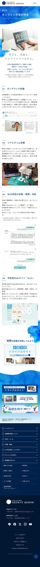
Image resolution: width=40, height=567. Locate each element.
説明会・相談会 (8, 471)
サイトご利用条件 (19, 534)
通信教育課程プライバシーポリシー (10, 487)
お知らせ (24, 476)
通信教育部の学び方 (6, 420)
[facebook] (14, 524)
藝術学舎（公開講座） (19, 541)
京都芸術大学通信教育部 (8, 419)
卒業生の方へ (26, 471)
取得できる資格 (8, 465)
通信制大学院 (7, 476)
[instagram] (25, 524)
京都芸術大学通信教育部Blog (19, 548)
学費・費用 (8, 444)
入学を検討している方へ (12, 450)
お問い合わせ (26, 481)
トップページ (9, 428)
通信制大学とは (10, 460)
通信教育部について (11, 434)
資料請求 (24, 465)
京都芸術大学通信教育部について (23, 419)
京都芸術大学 (19, 545)
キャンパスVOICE (10, 455)
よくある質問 (7, 481)
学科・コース (9, 439)
